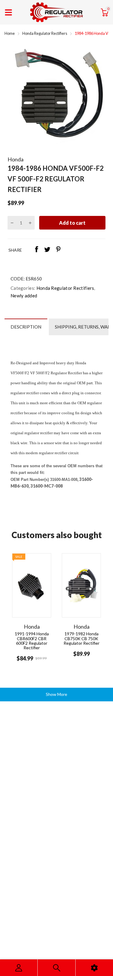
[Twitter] (47, 249)
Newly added (24, 295)
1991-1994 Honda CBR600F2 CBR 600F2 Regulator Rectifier (32, 640)
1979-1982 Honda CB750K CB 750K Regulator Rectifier (81, 638)
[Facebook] (36, 249)
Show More (56, 694)
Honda (16, 159)
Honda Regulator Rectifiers (64, 288)
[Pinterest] (58, 249)
